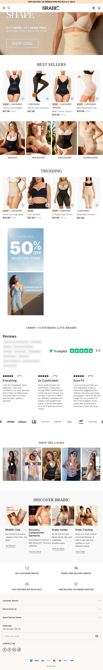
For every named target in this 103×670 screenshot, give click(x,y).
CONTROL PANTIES (90, 157)
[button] (4, 8)
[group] (16, 392)
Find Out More (35, 551)
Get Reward (10, 546)
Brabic (54, 666)
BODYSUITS (12, 157)
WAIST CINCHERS (64, 157)
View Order (80, 552)
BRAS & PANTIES (38, 157)
